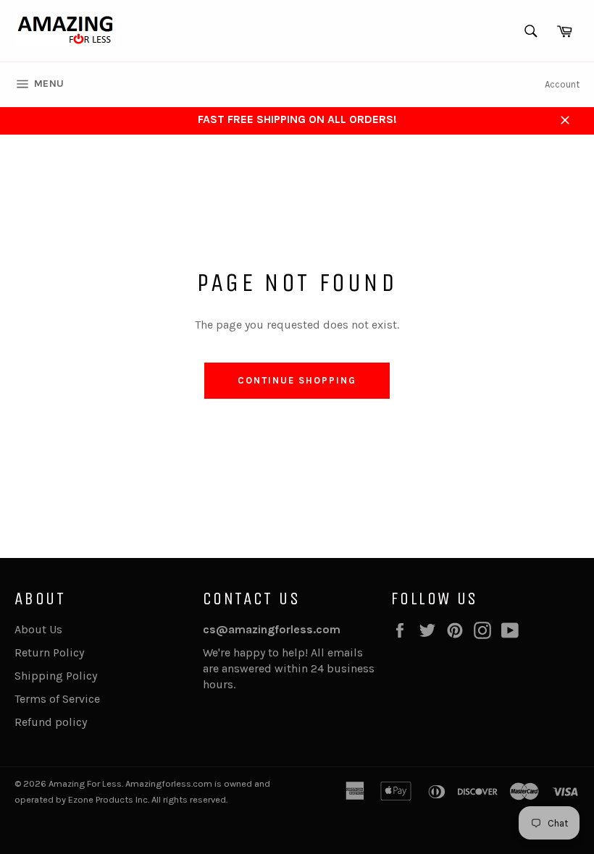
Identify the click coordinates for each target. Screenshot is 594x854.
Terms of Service (57, 699)
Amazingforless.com (168, 783)
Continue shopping (297, 380)
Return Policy (49, 652)
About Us (38, 629)
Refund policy (50, 722)
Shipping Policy (55, 675)
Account (562, 84)
